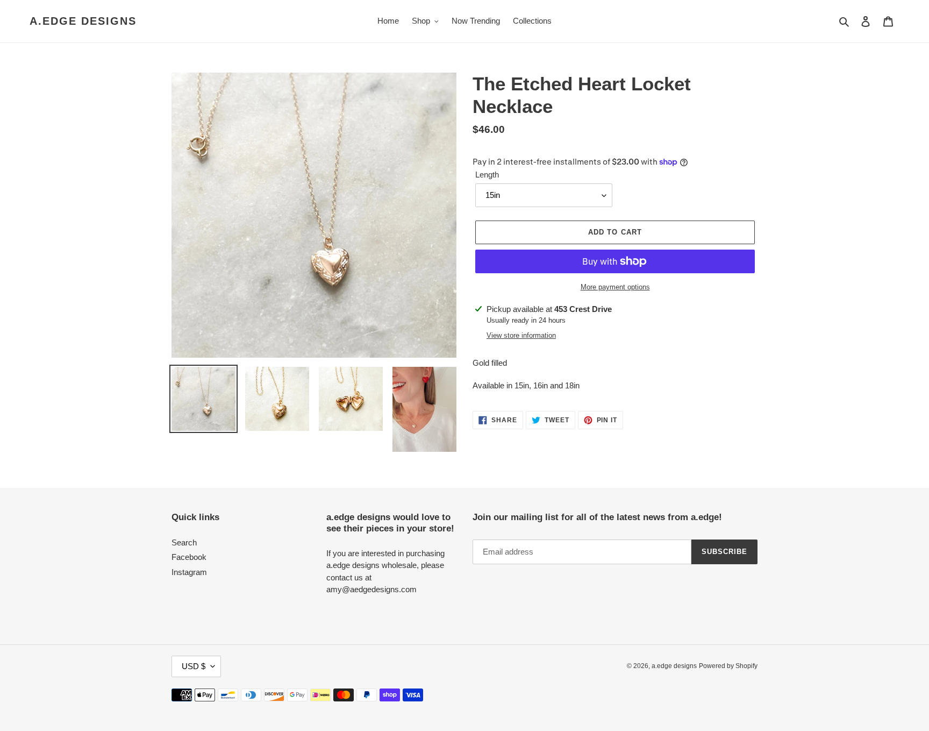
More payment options (615, 287)
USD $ (193, 666)
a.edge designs (83, 21)
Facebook (188, 557)
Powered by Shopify (728, 666)
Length (487, 174)
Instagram (189, 572)
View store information (521, 335)
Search (184, 542)
